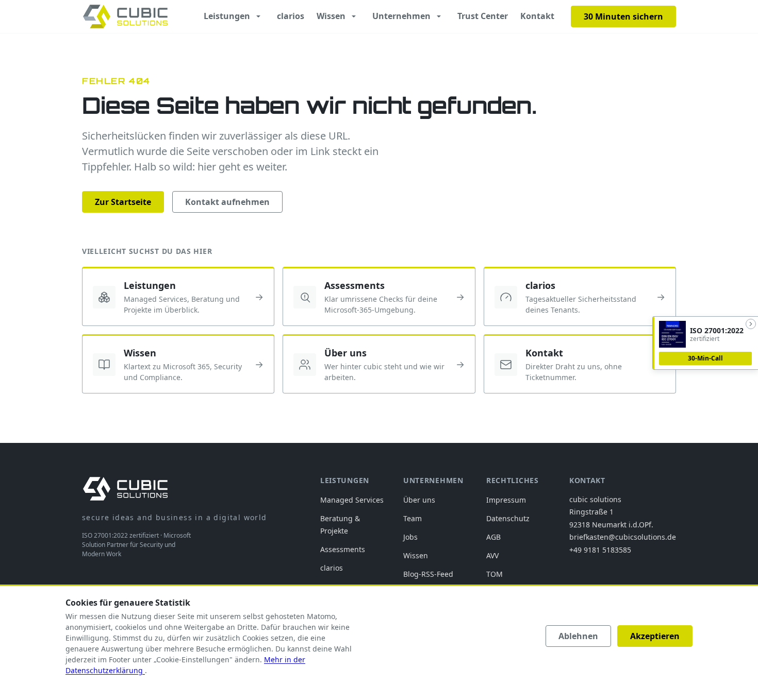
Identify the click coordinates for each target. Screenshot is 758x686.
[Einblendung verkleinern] (751, 324)
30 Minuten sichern (623, 16)
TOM (494, 574)
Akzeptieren (655, 636)
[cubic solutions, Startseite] (125, 16)
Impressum (506, 500)
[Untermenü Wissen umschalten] (354, 16)
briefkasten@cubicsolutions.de (622, 537)
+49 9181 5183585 (600, 550)
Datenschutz (508, 518)
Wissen (331, 16)
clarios (290, 16)
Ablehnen (578, 636)
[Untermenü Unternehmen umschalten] (439, 16)
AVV (492, 555)
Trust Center (482, 16)
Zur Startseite (123, 202)
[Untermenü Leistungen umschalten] (258, 16)
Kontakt (537, 16)
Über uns (419, 500)
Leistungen (227, 16)
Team (412, 518)
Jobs (410, 537)
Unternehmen (401, 16)
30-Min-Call (705, 358)
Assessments (342, 549)
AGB (493, 537)
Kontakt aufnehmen (227, 202)
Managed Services (352, 500)
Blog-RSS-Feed (428, 574)
